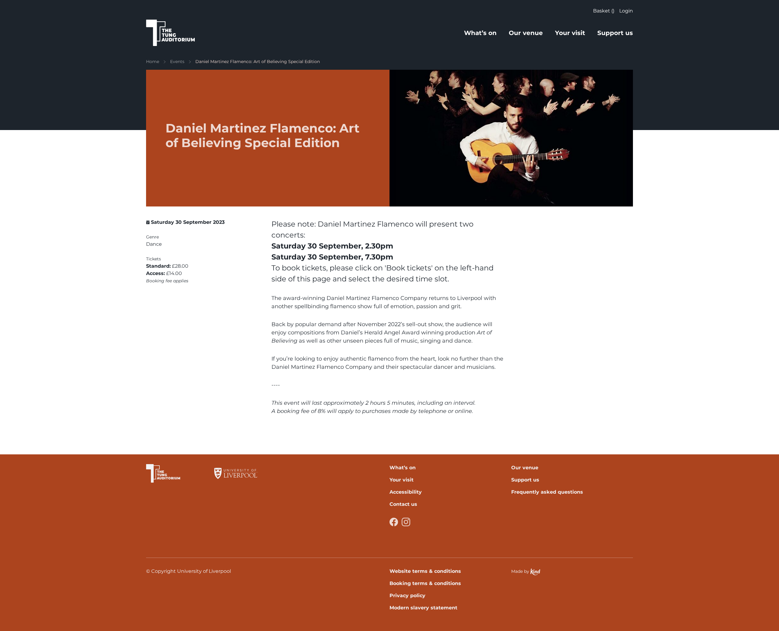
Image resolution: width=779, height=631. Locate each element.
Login (626, 11)
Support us (615, 33)
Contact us (403, 504)
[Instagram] (406, 522)
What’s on (480, 33)
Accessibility (406, 492)
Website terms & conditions (425, 571)
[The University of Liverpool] (236, 473)
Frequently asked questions (547, 492)
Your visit (570, 33)
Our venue (526, 33)
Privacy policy (407, 595)
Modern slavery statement (423, 608)
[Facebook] (394, 522)
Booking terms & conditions (425, 583)
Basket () (603, 11)
